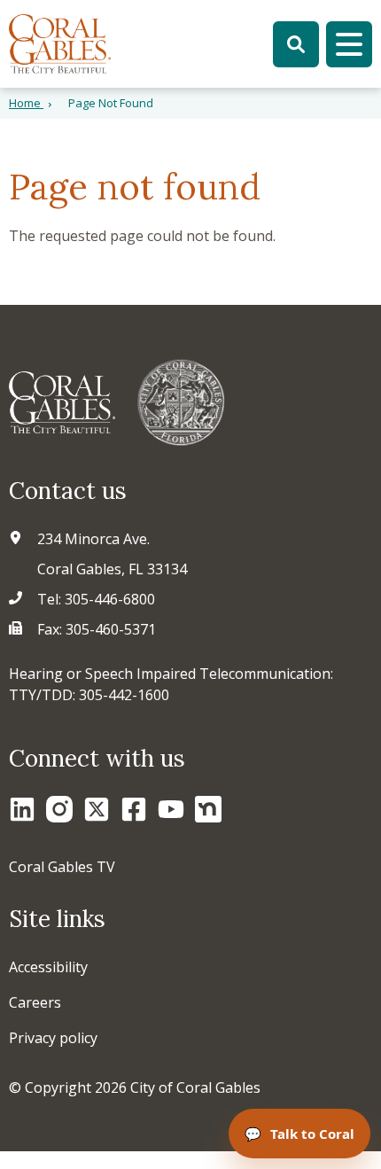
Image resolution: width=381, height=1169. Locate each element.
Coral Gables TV (62, 867)
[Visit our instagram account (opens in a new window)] (59, 809)
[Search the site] (296, 44)
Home (26, 103)
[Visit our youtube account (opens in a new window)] (171, 809)
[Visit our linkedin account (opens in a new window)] (22, 809)
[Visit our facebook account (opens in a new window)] (134, 809)
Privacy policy (53, 1038)
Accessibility (48, 967)
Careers (35, 1002)
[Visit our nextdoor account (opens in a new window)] (208, 809)
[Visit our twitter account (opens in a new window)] (96, 809)
